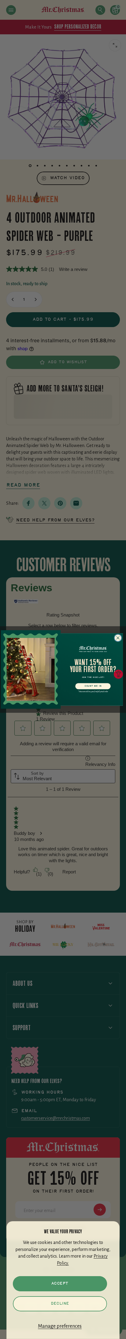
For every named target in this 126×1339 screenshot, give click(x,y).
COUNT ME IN (93, 686)
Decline (59, 1304)
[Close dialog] (117, 637)
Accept (60, 1284)
